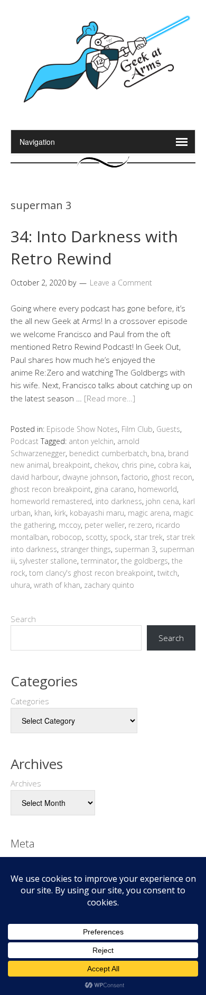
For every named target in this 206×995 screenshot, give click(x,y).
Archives (26, 783)
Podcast (25, 441)
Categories (30, 701)
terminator (99, 561)
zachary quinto (109, 585)
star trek (148, 537)
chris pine (137, 465)
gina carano (114, 489)
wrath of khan (57, 585)
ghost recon (172, 477)
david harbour (35, 477)
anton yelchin (91, 441)
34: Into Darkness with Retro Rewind (94, 247)
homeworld (157, 489)
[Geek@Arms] (103, 103)
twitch (167, 573)
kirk (60, 513)
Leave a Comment (121, 283)
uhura (20, 585)
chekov (106, 465)
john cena (162, 501)
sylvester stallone (48, 561)
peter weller (105, 525)
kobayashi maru (97, 513)
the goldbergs (144, 561)
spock (120, 537)
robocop (67, 537)
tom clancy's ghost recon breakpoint (91, 573)
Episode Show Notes (82, 429)
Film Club (137, 429)
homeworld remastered (51, 501)
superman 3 (135, 549)
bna (157, 453)
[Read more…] (109, 398)
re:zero (140, 525)
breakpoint (71, 465)
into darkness (119, 501)
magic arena (149, 513)
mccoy (70, 525)
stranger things (86, 549)
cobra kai (174, 465)
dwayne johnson (90, 477)
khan (42, 513)
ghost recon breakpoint (51, 489)
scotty (96, 537)
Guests (168, 429)
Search (23, 619)
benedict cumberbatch (108, 453)
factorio (134, 477)
